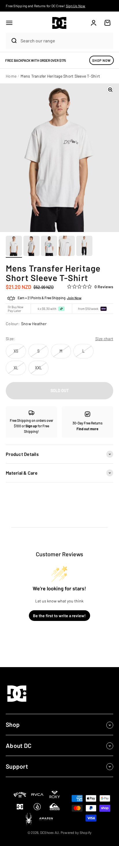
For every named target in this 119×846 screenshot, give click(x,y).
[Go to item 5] (84, 247)
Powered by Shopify (76, 832)
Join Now (74, 298)
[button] (9, 23)
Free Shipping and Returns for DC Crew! (45, 6)
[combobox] (65, 40)
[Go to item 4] (67, 247)
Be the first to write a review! (59, 615)
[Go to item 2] (31, 247)
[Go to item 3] (49, 247)
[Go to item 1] (14, 247)
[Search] (12, 40)
